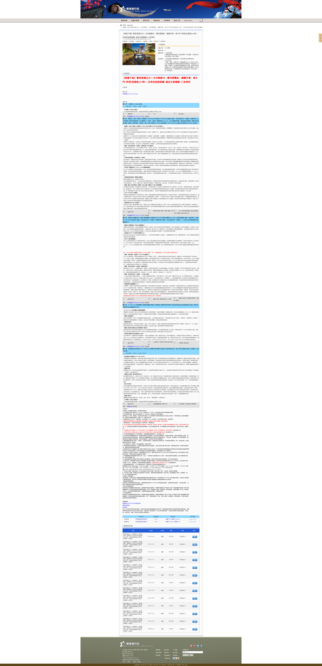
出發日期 (162, 41)
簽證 (150, 41)
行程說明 (125, 41)
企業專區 (167, 20)
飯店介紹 (177, 20)
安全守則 (156, 41)
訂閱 (191, 655)
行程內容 (138, 41)
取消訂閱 (185, 655)
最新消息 (146, 20)
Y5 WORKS (178, 664)
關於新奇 (166, 649)
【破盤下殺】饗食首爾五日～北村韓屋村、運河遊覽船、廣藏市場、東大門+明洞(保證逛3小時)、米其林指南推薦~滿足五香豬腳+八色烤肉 (165, 27)
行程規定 (145, 41)
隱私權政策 (167, 655)
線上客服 (175, 652)
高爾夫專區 (135, 20)
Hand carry (188, 20)
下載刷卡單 (167, 658)
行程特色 (131, 41)
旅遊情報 (158, 655)
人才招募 (175, 649)
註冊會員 (175, 655)
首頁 (124, 25)
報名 (195, 537)
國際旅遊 (124, 20)
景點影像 (156, 20)
